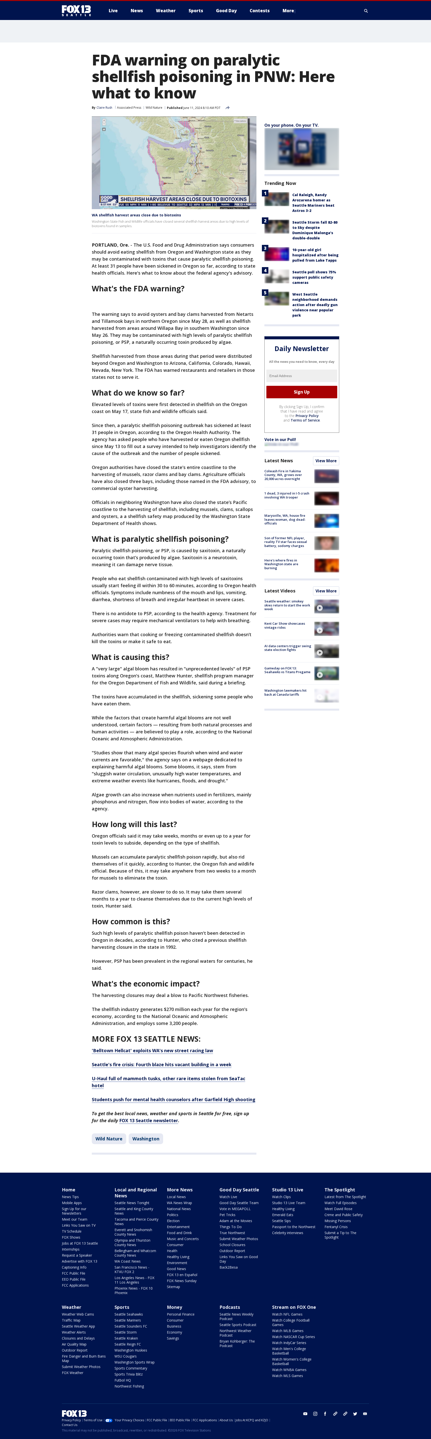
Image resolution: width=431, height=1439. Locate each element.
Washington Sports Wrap (134, 1362)
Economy (174, 1332)
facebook (325, 1414)
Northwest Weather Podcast (235, 1333)
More (288, 10)
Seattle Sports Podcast (237, 1324)
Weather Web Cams (78, 1314)
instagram (315, 1414)
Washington (145, 1139)
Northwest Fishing (129, 1386)
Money (174, 1307)
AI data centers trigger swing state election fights (287, 648)
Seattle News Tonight (131, 1202)
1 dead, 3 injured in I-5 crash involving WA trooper (286, 495)
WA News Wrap (179, 1202)
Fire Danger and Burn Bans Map (84, 1358)
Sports (121, 1307)
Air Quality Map (74, 1344)
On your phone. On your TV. (291, 125)
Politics (172, 1214)
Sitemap (173, 1286)
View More (326, 461)
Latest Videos (279, 591)
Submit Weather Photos (238, 1238)
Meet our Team (74, 1219)
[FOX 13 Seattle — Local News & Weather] (78, 11)
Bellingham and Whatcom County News (135, 1253)
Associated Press (129, 107)
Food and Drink (179, 1232)
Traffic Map (71, 1320)
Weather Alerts (74, 1332)
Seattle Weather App (78, 1326)
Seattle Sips (281, 1220)
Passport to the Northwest (294, 1226)
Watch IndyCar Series (289, 1342)
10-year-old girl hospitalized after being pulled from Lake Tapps (315, 255)
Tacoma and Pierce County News (136, 1221)
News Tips (70, 1196)
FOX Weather (72, 1372)
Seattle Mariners (127, 1320)
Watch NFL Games (287, 1314)
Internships (71, 1249)
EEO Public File (74, 1279)
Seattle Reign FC (127, 1344)
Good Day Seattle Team (239, 1202)
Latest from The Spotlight (345, 1196)
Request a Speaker (77, 1255)
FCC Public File (73, 1273)
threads (345, 1414)
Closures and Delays (78, 1338)
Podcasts (229, 1307)
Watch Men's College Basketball (289, 1351)
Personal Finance (181, 1314)
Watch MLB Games (288, 1330)
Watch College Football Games (291, 1322)
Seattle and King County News (133, 1211)
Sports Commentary (130, 1368)
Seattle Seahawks (128, 1314)
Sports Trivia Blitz (128, 1374)
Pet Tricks (227, 1214)
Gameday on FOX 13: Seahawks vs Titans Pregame (287, 670)
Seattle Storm (125, 1332)
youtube (305, 1414)
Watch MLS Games (287, 1375)
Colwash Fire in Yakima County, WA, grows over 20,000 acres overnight (283, 475)
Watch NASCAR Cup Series (293, 1336)
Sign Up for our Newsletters (74, 1211)
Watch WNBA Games (289, 1369)
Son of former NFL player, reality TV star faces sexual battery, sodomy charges (285, 542)
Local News (176, 1196)
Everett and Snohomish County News (133, 1232)
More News (180, 1190)
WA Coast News (127, 1261)
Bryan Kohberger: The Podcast (237, 1343)
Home (68, 1190)
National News (179, 1208)
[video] (326, 606)
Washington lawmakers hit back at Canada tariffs (285, 692)
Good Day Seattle (239, 1190)
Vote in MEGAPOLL (235, 1208)
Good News (176, 1268)
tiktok (335, 1414)
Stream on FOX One (294, 1307)
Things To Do (230, 1226)
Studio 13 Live (287, 1190)
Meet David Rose (338, 1208)
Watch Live (228, 1196)
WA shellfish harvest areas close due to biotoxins (136, 215)
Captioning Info (74, 1267)
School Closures (232, 1244)
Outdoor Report (232, 1250)
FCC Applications (75, 1285)
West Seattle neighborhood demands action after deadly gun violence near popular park (315, 305)
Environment (177, 1262)
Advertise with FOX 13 (79, 1261)
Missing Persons (337, 1220)
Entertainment (178, 1226)
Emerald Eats (282, 1214)
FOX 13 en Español (182, 1274)
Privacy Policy (307, 415)
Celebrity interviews (287, 1232)
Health (172, 1250)
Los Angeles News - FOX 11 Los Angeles (134, 1280)
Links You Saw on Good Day (238, 1259)
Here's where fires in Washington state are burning (281, 564)
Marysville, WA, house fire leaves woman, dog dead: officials (284, 519)
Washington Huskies (130, 1350)
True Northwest (232, 1232)
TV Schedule (72, 1231)
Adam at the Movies (235, 1220)
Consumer (175, 1244)
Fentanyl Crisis (336, 1226)
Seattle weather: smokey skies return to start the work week (287, 605)
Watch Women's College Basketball (292, 1361)
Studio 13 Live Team (288, 1202)
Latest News (278, 461)
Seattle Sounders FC (130, 1326)
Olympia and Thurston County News (132, 1242)
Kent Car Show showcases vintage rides (284, 625)
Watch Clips (281, 1196)
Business (174, 1326)
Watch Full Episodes (340, 1202)
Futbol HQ (122, 1380)
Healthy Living (178, 1256)
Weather (71, 1307)
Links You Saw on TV (79, 1225)
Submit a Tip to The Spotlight (340, 1235)
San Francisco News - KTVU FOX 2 (131, 1269)
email (365, 1414)
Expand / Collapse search (366, 10)
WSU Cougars (125, 1356)
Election (173, 1220)
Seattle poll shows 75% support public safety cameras (314, 277)
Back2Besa (228, 1267)
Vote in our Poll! (280, 439)
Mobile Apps (72, 1202)
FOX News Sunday (182, 1280)
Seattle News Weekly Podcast (236, 1316)
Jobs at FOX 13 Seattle (80, 1243)
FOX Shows (71, 1237)
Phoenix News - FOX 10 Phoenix (133, 1290)
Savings (173, 1338)
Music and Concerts (183, 1238)
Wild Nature (154, 107)
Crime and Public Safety (343, 1214)
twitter (355, 1414)
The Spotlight (339, 1190)
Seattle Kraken (126, 1338)
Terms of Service (305, 420)
